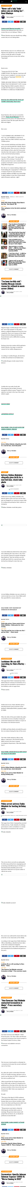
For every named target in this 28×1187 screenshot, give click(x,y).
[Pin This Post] (16, 22)
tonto (8, 198)
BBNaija (13, 196)
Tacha (3, 198)
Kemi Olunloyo (20, 196)
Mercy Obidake (10, 17)
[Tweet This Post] (11, 22)
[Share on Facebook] (4, 22)
